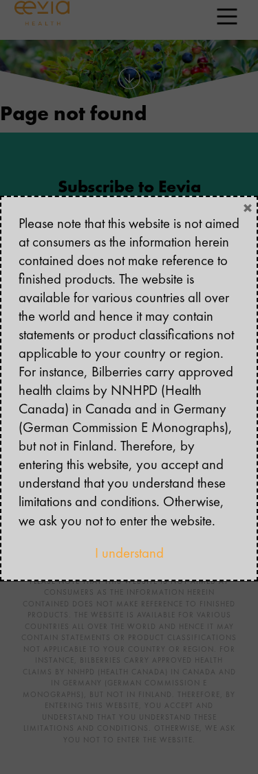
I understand (129, 553)
